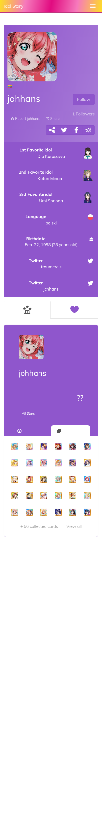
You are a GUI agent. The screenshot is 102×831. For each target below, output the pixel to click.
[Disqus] (51, 615)
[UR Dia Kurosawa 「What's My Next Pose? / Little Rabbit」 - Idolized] (72, 446)
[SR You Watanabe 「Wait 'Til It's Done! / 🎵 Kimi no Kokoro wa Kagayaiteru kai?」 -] (58, 479)
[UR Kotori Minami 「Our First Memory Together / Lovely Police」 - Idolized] (87, 446)
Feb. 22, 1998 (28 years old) (51, 241)
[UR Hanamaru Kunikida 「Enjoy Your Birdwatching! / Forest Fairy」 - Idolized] (14, 446)
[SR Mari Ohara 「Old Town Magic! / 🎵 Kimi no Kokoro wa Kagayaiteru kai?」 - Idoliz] (87, 495)
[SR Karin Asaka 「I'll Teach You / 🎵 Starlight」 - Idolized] (58, 512)
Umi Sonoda (41, 197)
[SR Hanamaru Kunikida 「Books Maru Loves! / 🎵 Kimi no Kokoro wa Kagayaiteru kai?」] (58, 495)
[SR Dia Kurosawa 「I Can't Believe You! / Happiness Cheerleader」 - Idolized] (72, 512)
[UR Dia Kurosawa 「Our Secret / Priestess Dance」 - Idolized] (43, 446)
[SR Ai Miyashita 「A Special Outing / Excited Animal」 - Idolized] (14, 479)
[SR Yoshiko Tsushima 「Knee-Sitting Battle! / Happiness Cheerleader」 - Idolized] (87, 512)
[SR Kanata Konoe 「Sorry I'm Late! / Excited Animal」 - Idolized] (43, 495)
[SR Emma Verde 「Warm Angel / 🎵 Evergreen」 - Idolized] (14, 495)
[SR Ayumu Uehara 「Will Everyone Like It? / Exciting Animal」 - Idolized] (14, 512)
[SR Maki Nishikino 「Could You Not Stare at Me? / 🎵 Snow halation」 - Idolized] (87, 479)
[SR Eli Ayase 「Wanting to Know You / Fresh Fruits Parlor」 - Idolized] (29, 495)
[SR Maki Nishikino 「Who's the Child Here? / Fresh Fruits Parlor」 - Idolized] (29, 479)
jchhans (44, 286)
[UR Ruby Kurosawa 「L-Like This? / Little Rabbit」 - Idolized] (43, 462)
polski (41, 219)
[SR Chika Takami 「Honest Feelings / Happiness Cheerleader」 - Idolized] (29, 512)
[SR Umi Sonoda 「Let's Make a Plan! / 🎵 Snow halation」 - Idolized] (87, 462)
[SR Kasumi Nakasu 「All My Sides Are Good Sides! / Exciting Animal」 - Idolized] (43, 479)
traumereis (45, 264)
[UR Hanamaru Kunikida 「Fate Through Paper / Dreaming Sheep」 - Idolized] (29, 462)
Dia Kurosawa (42, 153)
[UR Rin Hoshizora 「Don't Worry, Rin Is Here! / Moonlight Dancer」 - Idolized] (29, 446)
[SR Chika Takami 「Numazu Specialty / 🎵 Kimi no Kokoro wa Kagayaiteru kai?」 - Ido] (43, 512)
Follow (83, 99)
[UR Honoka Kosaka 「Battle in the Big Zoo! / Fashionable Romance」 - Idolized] (58, 446)
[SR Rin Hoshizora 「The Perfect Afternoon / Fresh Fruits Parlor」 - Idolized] (72, 495)
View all (51, 526)
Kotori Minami (41, 175)
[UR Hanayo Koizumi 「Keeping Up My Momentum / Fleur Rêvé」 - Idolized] (14, 462)
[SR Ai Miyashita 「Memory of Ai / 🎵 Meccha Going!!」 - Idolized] (72, 479)
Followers (83, 113)
